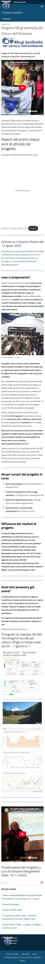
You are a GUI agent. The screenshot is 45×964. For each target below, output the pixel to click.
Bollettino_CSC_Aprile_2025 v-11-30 (14, 228)
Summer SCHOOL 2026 (12, 909)
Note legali (25, 954)
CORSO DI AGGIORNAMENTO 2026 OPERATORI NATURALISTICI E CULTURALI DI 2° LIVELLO (22, 897)
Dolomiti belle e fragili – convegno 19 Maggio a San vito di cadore (21, 926)
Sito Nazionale (20, 1)
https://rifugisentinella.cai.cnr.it (14, 629)
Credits (34, 954)
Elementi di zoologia (10, 904)
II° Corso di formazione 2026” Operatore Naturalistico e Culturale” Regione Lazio (19, 917)
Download (33, 228)
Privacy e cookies (12, 954)
